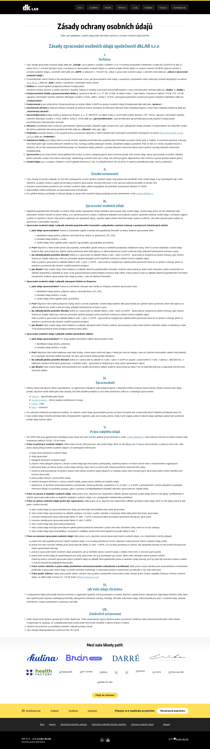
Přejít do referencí (105, 695)
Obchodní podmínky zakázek (73, 724)
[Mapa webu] (107, 740)
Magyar (166, 724)
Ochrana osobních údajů (142, 724)
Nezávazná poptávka (172, 710)
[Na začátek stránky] (102, 740)
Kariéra (52, 724)
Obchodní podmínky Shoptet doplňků (109, 724)
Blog (42, 724)
